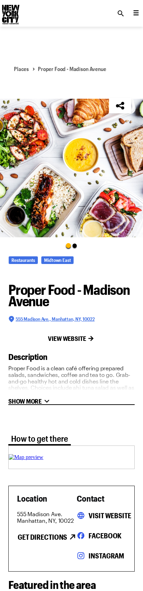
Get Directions (42, 537)
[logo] (10, 11)
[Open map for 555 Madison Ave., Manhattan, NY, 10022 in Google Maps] (26, 457)
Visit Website (110, 515)
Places (21, 68)
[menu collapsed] (136, 14)
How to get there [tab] (39, 438)
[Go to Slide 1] (68, 245)
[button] (71, 168)
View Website (67, 338)
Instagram (106, 556)
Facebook (105, 535)
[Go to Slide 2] (75, 246)
